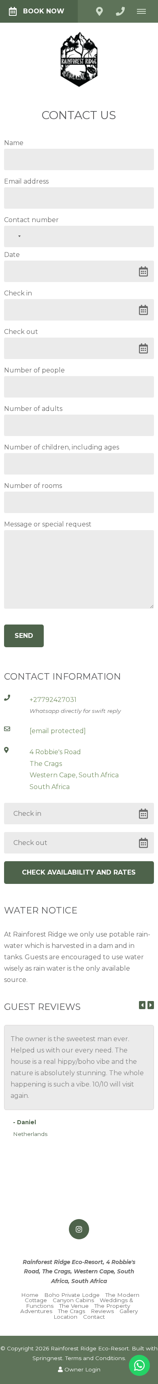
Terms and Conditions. (95, 1358)
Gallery (129, 1311)
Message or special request (48, 524)
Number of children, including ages (61, 447)
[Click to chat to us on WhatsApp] (139, 1365)
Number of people (34, 370)
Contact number (31, 220)
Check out (21, 332)
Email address (26, 181)
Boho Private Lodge (72, 1295)
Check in (18, 293)
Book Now (43, 11)
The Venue (74, 1306)
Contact (94, 1316)
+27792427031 (53, 700)
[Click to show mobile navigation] (144, 11)
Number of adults (33, 409)
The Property (112, 1306)
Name (13, 143)
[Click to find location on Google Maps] (99, 11)
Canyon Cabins (73, 1300)
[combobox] (13, 236)
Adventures (36, 1311)
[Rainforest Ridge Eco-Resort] (79, 59)
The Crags (71, 1311)
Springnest (47, 1358)
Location (65, 1316)
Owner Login (81, 1369)
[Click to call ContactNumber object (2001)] (120, 11)
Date (12, 255)
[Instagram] (79, 1229)
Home (29, 1295)
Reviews (102, 1311)
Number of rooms (33, 486)
